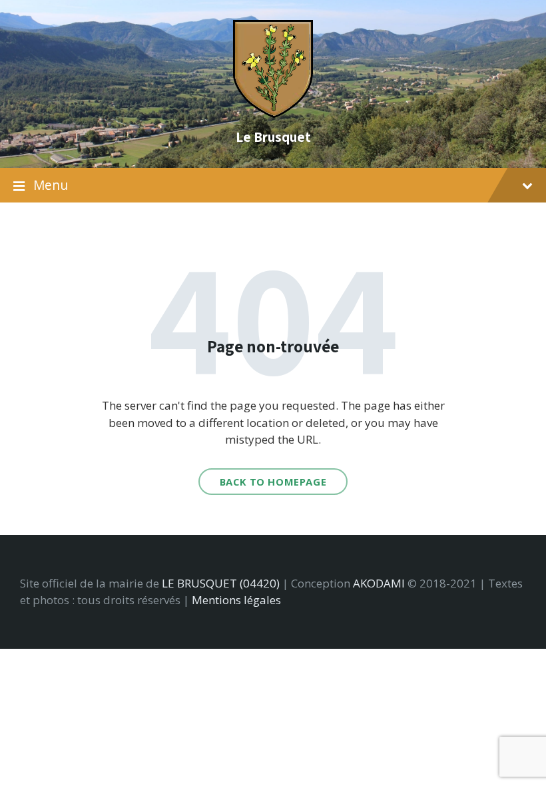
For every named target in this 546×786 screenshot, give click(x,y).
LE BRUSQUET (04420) (221, 583)
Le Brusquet (273, 136)
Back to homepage (273, 481)
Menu (50, 185)
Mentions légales (236, 599)
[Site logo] (273, 113)
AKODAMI (379, 583)
